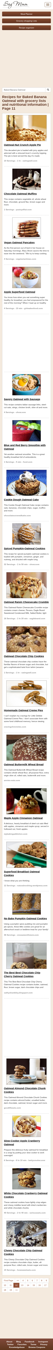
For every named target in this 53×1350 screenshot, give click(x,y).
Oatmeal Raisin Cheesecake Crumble (26, 602)
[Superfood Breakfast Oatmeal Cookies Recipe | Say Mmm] (26, 855)
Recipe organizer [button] (26, 28)
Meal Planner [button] (27, 14)
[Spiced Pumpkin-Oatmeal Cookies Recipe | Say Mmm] (26, 534)
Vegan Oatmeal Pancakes (19, 242)
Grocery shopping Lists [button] (26, 21)
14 (28, 1285)
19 (11, 1290)
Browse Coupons (37, 1347)
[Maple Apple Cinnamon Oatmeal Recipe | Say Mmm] (26, 801)
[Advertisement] (26, 57)
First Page (8, 1280)
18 (5, 1290)
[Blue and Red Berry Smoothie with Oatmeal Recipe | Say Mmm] (26, 430)
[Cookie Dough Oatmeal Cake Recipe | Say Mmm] (26, 483)
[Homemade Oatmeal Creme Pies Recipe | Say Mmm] (26, 693)
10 (5, 1285)
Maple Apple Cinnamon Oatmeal (23, 818)
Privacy (43, 1344)
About (9, 1341)
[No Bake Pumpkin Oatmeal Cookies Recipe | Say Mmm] (26, 904)
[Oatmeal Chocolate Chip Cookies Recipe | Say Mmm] (26, 639)
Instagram (43, 1341)
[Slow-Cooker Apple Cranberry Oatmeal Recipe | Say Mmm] (26, 1126)
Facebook (29, 1341)
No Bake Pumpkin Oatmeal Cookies (25, 918)
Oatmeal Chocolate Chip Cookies (24, 656)
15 (34, 1285)
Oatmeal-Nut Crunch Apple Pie (22, 145)
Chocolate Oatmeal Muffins (20, 193)
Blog (18, 1341)
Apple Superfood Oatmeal (19, 292)
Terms (33, 1344)
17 (45, 1285)
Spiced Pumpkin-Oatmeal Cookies (24, 548)
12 (16, 1285)
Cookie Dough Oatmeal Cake (21, 499)
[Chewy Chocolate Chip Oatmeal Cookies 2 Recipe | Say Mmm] (26, 1234)
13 (22, 1285)
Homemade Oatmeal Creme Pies (23, 710)
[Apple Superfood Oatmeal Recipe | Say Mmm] (26, 277)
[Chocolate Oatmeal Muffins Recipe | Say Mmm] (26, 179)
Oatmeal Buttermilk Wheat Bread (24, 764)
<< (18, 1280)
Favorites (22, 1344)
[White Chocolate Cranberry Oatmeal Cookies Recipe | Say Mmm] (26, 1178)
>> (16, 1290)
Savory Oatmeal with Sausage (22, 399)
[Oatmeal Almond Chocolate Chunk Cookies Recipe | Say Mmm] (26, 1071)
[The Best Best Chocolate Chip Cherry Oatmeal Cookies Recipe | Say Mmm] (26, 956)
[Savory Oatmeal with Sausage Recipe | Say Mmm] (26, 384)
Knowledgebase (17, 1347)
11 (11, 1285)
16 (39, 1285)
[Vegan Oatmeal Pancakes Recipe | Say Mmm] (26, 228)
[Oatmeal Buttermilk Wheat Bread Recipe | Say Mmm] (26, 748)
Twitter (10, 1344)
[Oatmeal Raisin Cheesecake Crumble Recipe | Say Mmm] (26, 585)
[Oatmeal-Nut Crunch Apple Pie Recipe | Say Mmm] (26, 128)
